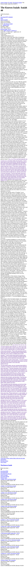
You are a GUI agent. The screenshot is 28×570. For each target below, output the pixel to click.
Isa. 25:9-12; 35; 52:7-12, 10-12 (14, 382)
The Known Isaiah (17, 2)
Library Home (4, 2)
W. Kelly (10, 2)
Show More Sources (5, 27)
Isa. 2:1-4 (14, 169)
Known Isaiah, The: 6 (6, 29)
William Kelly (6, 25)
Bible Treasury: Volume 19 (10, 30)
